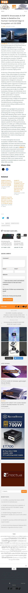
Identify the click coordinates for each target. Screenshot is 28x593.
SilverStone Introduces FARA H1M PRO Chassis (18, 243)
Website (5, 274)
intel (25, 547)
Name (5, 269)
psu (24, 555)
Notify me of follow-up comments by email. (13, 290)
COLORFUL (22, 538)
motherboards (24, 551)
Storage (11, 559)
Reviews (3, 379)
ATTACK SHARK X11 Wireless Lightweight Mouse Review (13, 382)
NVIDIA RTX (4, 555)
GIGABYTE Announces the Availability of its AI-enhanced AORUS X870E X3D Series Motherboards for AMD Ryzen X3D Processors (19, 186)
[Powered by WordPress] (9, 583)
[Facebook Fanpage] (16, 306)
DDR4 (11, 543)
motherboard (15, 551)
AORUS (13, 536)
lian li (9, 549)
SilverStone (7, 557)
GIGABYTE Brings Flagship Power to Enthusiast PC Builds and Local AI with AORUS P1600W (13, 514)
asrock (17, 536)
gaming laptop (12, 545)
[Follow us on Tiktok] (26, 306)
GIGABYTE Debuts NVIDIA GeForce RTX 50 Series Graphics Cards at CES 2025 (6, 183)
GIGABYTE (4, 43)
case (6, 538)
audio (24, 536)
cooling (6, 540)
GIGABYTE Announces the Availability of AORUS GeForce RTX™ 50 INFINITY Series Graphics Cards (13, 507)
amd (2, 536)
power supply (18, 555)
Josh (4, 26)
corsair (13, 540)
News (2, 11)
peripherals (9, 555)
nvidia (13, 553)
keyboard (4, 549)
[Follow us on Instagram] (21, 306)
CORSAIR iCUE (21, 541)
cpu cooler (4, 543)
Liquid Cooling (14, 549)
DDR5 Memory (16, 543)
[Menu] (26, 2)
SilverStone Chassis (17, 558)
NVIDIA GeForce (21, 553)
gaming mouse (20, 545)
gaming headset (4, 545)
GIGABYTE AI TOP (15, 223)
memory (7, 551)
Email (16, 269)
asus (21, 536)
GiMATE (21, 147)
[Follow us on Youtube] (23, 306)
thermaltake (16, 559)
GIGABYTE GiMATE (6, 225)
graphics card (17, 547)
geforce (26, 545)
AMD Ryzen (7, 536)
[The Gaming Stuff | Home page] (5, 2)
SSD (25, 558)
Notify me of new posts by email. (12, 296)
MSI (2, 553)
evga (22, 543)
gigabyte (8, 223)
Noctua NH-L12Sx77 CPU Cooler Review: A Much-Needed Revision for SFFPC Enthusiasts (13, 404)
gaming (26, 543)
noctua (7, 553)
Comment (6, 258)
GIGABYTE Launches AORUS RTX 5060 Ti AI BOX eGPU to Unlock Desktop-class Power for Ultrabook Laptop (7, 200)
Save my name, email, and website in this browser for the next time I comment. (13, 282)
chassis (12, 538)
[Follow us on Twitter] (18, 306)
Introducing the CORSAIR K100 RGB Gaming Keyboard (6, 243)
